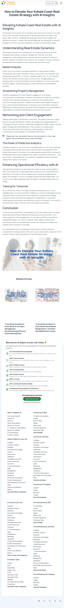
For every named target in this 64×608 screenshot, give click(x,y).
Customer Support (13, 445)
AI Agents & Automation (41, 416)
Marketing (10, 473)
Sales (9, 485)
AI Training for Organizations (16, 428)
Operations (10, 475)
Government (11, 454)
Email (9, 572)
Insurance (10, 464)
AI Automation (37, 506)
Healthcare (10, 457)
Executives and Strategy (15, 449)
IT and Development (13, 466)
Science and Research (14, 487)
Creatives (10, 442)
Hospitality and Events (14, 459)
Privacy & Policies (12, 435)
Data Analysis (37, 421)
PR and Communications (15, 478)
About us (10, 421)
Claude (35, 490)
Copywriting (11, 568)
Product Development (14, 480)
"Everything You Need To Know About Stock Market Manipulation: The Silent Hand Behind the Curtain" (45, 327)
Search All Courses (13, 425)
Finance (9, 452)
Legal (9, 468)
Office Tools (37, 425)
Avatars (9, 563)
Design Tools (11, 570)
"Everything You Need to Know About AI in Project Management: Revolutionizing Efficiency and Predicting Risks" (15, 329)
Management (11, 471)
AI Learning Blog (12, 432)
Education (10, 447)
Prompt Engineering (39, 428)
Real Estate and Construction (16, 482)
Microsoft (36, 492)
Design (35, 423)
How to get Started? (13, 416)
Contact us (10, 418)
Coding (35, 418)
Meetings (10, 579)
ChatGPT (36, 488)
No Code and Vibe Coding (15, 582)
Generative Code (12, 575)
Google (35, 495)
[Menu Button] (61, 3)
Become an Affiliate (13, 430)
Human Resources (13, 461)
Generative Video (38, 430)
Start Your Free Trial (32, 399)
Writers (9, 489)
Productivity (11, 584)
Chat (8, 565)
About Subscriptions (13, 423)
